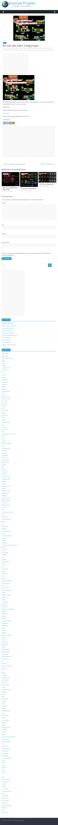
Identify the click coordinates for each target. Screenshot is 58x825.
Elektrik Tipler (5, 493)
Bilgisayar (4, 405)
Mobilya (4, 632)
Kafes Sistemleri (6, 583)
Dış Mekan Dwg (6, 476)
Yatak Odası (5, 803)
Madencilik (4, 606)
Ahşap (3, 361)
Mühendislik (5, 644)
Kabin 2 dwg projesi (48, 164)
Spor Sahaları (5, 751)
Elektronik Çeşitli (6, 498)
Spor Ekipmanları (6, 748)
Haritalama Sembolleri (7, 535)
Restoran (4, 701)
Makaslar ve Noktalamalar (8, 609)
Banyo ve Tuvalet (6, 398)
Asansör (4, 377)
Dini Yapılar (5, 472)
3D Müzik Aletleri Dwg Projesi (9, 326)
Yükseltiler (4, 807)
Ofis (3, 661)
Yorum (4, 203)
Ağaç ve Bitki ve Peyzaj (7, 358)
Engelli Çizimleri (6, 505)
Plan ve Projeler (6, 684)
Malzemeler (5, 614)
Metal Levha (5, 625)
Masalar (4, 616)
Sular (3, 760)
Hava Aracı (4, 543)
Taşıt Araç (4, 767)
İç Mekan (4, 559)
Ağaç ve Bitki (5, 356)
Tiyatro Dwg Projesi (6, 342)
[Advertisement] (15, 64)
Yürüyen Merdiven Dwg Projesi (9, 335)
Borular (4, 420)
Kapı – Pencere (5, 588)
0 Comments (20, 48)
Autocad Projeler (22, 3)
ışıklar (3, 576)
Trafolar (4, 784)
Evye (3, 509)
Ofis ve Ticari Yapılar (7, 666)
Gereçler (4, 521)
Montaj (3, 637)
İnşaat (3, 564)
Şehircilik (4, 722)
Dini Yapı (4, 469)
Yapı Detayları (5, 796)
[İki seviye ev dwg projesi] (29, 173)
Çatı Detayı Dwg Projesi (7, 330)
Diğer (3, 467)
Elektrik (3, 488)
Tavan (3, 770)
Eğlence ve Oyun (6, 486)
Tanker (3, 763)
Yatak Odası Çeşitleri (7, 805)
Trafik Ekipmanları (6, 779)
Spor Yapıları (5, 753)
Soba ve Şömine (6, 739)
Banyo (3, 394)
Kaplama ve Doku (6, 595)
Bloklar (3, 417)
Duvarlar (4, 483)
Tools (3, 777)
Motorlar (4, 640)
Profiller (4, 694)
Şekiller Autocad (6, 727)
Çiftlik (3, 436)
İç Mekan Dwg (5, 562)
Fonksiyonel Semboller (7, 512)
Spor (3, 744)
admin (13, 48)
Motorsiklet (4, 642)
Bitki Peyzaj (4, 415)
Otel (3, 670)
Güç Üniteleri (5, 526)
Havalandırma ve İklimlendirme (10, 545)
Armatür (4, 375)
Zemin (3, 810)
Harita (3, 533)
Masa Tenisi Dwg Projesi (8, 328)
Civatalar (4, 441)
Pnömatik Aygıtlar (6, 689)
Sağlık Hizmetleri (6, 710)
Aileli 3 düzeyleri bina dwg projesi (14, 164)
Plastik (3, 687)
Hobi (3, 557)
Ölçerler (4, 668)
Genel (3, 514)
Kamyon (4, 585)
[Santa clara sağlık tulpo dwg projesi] (10, 173)
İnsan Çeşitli (5, 569)
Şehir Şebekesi (5, 720)
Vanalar (4, 793)
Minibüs (4, 630)
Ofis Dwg (4, 663)
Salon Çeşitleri (5, 715)
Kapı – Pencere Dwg (7, 590)
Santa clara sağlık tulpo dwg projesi (9, 188)
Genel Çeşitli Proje (6, 519)
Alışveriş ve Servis (6, 368)
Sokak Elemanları (6, 741)
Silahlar (4, 734)
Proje (5, 42)
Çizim (3, 446)
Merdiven (4, 618)
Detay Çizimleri (5, 460)
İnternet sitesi (6, 242)
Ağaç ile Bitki (5, 353)
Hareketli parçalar (6, 531)
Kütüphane (4, 604)
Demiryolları (5, 455)
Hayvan (3, 547)
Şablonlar (4, 708)
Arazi (3, 372)
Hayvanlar (4, 550)
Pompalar (4, 692)
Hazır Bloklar (5, 552)
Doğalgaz (4, 481)
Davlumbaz (4, 450)
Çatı (3, 424)
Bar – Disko (4, 401)
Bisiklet (3, 413)
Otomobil (4, 675)
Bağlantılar (4, 389)
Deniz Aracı (4, 457)
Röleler (3, 703)
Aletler (3, 363)
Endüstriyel (4, 502)
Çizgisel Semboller (6, 443)
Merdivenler (5, 623)
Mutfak (3, 647)
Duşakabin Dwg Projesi (7, 323)
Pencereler (4, 682)
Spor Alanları (5, 746)
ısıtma (3, 578)
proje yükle (6, 113)
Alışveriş (4, 365)
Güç (3, 524)
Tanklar (4, 765)
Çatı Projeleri (5, 429)
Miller (3, 628)
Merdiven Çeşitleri (6, 621)
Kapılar (3, 592)
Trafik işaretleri (5, 781)
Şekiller (3, 725)
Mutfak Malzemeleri (7, 656)
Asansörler (4, 379)
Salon (3, 713)
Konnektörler (5, 602)
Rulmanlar (4, 706)
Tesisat (3, 772)
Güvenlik (4, 528)
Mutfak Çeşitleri (6, 651)
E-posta (4, 234)
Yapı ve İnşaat (5, 798)
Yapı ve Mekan (5, 800)
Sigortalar (4, 732)
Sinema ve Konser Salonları (9, 737)
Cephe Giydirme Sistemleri (8, 434)
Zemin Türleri (5, 812)
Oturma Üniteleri (6, 677)
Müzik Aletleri (5, 658)
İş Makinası (4, 573)
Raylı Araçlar (5, 699)
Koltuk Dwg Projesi (6, 337)
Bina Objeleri (5, 410)
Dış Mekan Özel (6, 479)
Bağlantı (4, 387)
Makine (3, 611)
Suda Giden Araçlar (7, 758)
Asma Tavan (5, 382)
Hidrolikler (4, 554)
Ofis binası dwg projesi (46, 184)
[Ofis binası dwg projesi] (47, 173)
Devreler (4, 465)
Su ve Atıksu (5, 755)
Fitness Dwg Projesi (6, 340)
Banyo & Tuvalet (6, 396)
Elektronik (4, 495)
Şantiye (3, 718)
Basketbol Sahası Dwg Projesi (9, 345)
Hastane (4, 540)
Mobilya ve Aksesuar (7, 635)
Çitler (3, 439)
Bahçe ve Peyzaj (6, 391)
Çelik (3, 431)
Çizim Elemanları (6, 448)
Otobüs (3, 673)
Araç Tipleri (5, 370)
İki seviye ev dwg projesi (28, 188)
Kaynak (3, 599)
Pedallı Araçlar (5, 680)
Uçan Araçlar (5, 789)
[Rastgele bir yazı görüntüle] (54, 11)
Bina (3, 408)
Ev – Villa (4, 507)
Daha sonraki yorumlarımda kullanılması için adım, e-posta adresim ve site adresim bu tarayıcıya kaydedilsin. (26, 254)
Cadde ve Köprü (6, 422)
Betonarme (4, 403)
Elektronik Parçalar (6, 500)
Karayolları (4, 597)
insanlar (4, 571)
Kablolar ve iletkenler (7, 580)
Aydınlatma (4, 384)
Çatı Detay (4, 427)
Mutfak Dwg (5, 654)
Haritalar (4, 538)
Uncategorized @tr (6, 791)
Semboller (4, 729)
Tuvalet (3, 786)
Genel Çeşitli (5, 517)
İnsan (3, 566)
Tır (2, 774)
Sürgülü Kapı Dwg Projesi (8, 333)
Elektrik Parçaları (6, 491)
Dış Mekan (4, 474)
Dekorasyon (5, 453)
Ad (3, 225)
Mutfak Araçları (6, 649)
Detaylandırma (5, 462)
